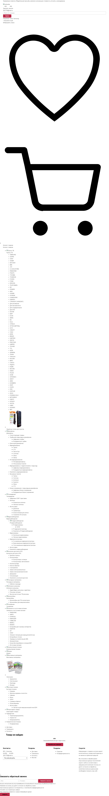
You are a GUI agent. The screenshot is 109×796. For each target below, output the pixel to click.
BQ (10, 320)
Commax (15, 453)
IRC (11, 287)
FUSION (12, 279)
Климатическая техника (13, 722)
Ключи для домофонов (16, 443)
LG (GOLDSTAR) (14, 269)
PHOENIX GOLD (14, 395)
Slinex (15, 455)
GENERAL (12, 352)
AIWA (11, 381)
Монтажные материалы (13, 657)
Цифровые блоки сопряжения (22, 490)
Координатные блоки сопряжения (23, 492)
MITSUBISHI (13, 397)
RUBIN (11, 367)
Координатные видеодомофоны (22, 470)
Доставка (9, 727)
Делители (16, 508)
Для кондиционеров (16, 307)
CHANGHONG (13, 297)
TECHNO (12, 346)
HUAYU (12, 387)
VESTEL (12, 403)
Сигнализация (14, 576)
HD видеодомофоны (19, 462)
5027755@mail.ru (8, 10)
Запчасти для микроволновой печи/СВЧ (25, 707)
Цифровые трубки (18, 439)
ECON (11, 316)
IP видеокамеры (18, 525)
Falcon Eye (16, 451)
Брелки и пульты (15, 555)
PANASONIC (13, 271)
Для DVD (12, 309)
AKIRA (11, 318)
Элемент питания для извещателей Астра (22, 635)
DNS (11, 389)
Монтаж (34, 757)
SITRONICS (13, 377)
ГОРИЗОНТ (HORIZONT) (16, 301)
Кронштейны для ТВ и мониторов (20, 600)
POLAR (12, 373)
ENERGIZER (13, 618)
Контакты (9, 731)
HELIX (11, 393)
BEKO (11, 360)
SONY (11, 259)
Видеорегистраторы (16, 539)
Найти (7, 16)
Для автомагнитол (15, 305)
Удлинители (13, 679)
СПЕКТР (12, 330)
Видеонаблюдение (11, 519)
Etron (11, 322)
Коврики (12, 691)
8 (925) (11, 753)
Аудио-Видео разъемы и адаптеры (20, 590)
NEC (11, 409)
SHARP (12, 261)
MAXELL (12, 622)
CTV (14, 449)
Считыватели (14, 567)
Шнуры (8, 653)
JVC (11, 267)
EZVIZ (18, 527)
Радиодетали (10, 713)
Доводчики (13, 574)
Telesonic (12, 356)
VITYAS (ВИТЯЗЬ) (15, 326)
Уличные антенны (18, 504)
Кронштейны (10, 598)
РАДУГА (12, 364)
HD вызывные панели (19, 464)
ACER (11, 350)
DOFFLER (12, 391)
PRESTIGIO (13, 342)
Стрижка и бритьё (15, 701)
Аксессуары (13, 506)
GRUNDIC (12, 407)
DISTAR (12, 312)
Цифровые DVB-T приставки (18, 498)
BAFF (11, 314)
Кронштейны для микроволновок (20, 602)
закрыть (4, 794)
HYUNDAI (12, 295)
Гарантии (59, 751)
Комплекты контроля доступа (19, 578)
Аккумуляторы (14, 641)
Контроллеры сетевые (20, 559)
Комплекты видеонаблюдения (19, 549)
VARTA (11, 614)
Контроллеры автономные (21, 561)
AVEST (12, 379)
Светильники (14, 681)
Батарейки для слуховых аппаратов (20, 627)
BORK (11, 334)
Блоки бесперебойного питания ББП (21, 643)
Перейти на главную (54, 744)
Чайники (12, 695)
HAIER (11, 405)
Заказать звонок (8, 8)
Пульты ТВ (9, 252)
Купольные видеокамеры (21, 535)
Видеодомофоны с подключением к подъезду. (24, 466)
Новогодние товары (12, 711)
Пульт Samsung (14, 18)
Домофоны (9, 433)
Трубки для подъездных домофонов (20, 437)
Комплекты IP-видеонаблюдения (23, 531)
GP (10, 631)
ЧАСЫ (11, 699)
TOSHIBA (12, 275)
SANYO (12, 399)
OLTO (11, 328)
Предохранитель (15, 720)
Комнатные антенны (19, 502)
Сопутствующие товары (17, 435)
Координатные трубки (19, 441)
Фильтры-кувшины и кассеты (18, 693)
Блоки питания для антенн (21, 512)
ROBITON (12, 629)
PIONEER (12, 289)
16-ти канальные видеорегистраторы (24, 545)
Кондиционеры (14, 724)
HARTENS (12, 338)
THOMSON (13, 277)
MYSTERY (12, 263)
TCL (11, 348)
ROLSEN (12, 358)
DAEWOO (12, 299)
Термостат (13, 717)
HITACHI (12, 401)
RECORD (12, 369)
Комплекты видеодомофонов (19, 472)
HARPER (12, 344)
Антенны (12, 500)
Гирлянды (12, 683)
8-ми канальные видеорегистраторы (24, 543)
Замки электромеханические (19, 572)
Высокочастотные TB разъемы (19, 594)
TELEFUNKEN (13, 285)
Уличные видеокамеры (20, 537)
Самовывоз (9, 729)
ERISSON (12, 283)
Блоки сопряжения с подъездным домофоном (24, 488)
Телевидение (10, 496)
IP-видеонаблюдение (16, 523)
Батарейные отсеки (16, 637)
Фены (11, 697)
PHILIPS (12, 273)
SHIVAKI (12, 293)
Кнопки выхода (14, 563)
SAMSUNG (13, 254)
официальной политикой (86, 765)
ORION (11, 371)
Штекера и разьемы (12, 588)
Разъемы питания (15, 592)
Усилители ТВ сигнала (19, 514)
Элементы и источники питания (15, 610)
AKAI (11, 291)
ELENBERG (13, 383)
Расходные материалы (13, 582)
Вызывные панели (15, 474)
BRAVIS (12, 336)
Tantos (15, 447)
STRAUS (12, 324)
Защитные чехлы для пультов (15, 429)
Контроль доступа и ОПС (13, 553)
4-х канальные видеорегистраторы (23, 541)
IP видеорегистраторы (20, 529)
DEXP (11, 385)
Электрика (9, 677)
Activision (16, 480)
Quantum (15, 482)
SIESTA (12, 340)
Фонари (12, 685)
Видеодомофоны (15, 445)
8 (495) (5, 753)
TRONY (12, 354)
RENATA (12, 625)
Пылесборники (14, 703)
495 (6, 6)
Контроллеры (14, 557)
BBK (11, 265)
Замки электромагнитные (17, 570)
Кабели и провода (15, 584)
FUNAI (11, 281)
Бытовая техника (11, 689)
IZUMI (11, 375)
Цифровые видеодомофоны (21, 468)
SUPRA (12, 256)
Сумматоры (16, 510)
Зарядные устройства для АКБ (19, 639)
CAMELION (13, 620)
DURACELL (13, 616)
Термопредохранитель (17, 715)
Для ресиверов (14, 303)
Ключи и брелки (14, 565)
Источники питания (15, 645)
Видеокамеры (14, 533)
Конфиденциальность (63, 753)
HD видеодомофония (16, 459)
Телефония (9, 606)
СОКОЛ (12, 362)
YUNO (11, 332)
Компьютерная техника (13, 649)
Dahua (15, 457)
